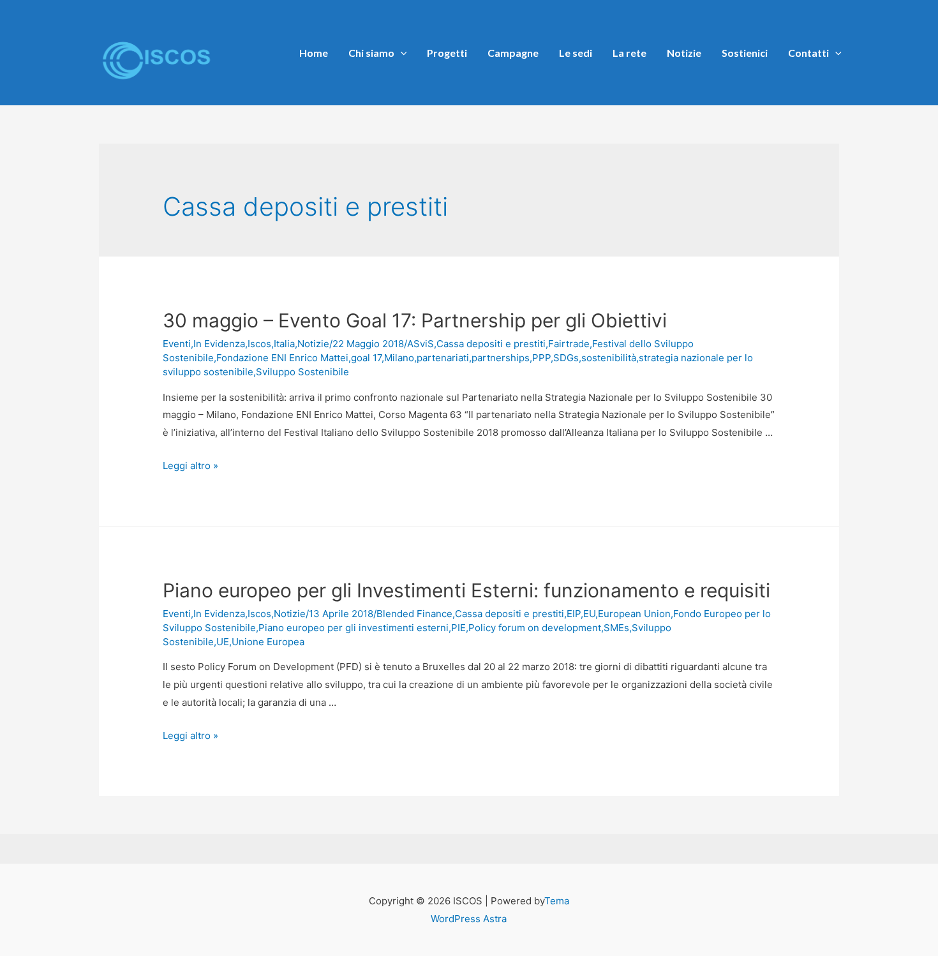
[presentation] (400, 53)
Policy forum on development (534, 628)
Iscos (259, 344)
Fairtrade (569, 344)
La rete (629, 53)
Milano (399, 358)
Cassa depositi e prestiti (491, 344)
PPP (541, 358)
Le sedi (575, 53)
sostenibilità (608, 358)
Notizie (684, 53)
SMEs (616, 628)
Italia (284, 344)
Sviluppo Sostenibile (302, 372)
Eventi (177, 344)
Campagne (513, 53)
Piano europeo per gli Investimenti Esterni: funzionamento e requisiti (466, 590)
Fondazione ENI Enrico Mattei (282, 358)
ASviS (420, 344)
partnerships (501, 358)
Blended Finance (414, 614)
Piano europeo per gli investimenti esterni (353, 628)
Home (313, 53)
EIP (574, 614)
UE (222, 642)
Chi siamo (371, 53)
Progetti (447, 53)
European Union (634, 614)
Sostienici (745, 53)
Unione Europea (268, 642)
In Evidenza (219, 344)
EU (589, 614)
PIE (458, 628)
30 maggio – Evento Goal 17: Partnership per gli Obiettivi (415, 320)
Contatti (808, 53)
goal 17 (366, 358)
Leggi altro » (190, 465)
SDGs (566, 358)
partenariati (443, 358)
